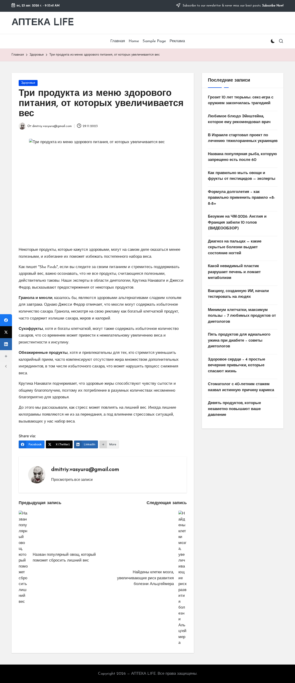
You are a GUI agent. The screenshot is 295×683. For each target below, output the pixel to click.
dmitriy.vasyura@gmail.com (85, 469)
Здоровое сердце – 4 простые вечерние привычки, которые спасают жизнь (236, 365)
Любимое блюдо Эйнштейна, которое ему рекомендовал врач (239, 119)
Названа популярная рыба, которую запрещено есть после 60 (242, 157)
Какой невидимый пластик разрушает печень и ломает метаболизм (234, 272)
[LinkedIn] (6, 344)
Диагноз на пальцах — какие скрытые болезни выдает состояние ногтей (234, 247)
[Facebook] (6, 320)
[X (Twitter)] (6, 332)
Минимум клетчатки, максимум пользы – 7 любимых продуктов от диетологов (242, 316)
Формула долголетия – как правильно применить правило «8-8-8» (241, 198)
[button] (72, 479)
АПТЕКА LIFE (43, 22)
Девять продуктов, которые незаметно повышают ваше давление (234, 409)
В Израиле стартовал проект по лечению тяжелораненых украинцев (242, 138)
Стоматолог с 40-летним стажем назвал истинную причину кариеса (241, 387)
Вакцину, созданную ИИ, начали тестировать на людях (238, 294)
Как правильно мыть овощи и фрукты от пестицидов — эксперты (241, 176)
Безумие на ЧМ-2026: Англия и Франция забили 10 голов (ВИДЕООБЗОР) (237, 223)
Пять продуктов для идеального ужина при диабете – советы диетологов (239, 341)
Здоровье (28, 83)
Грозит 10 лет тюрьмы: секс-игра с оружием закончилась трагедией (240, 100)
